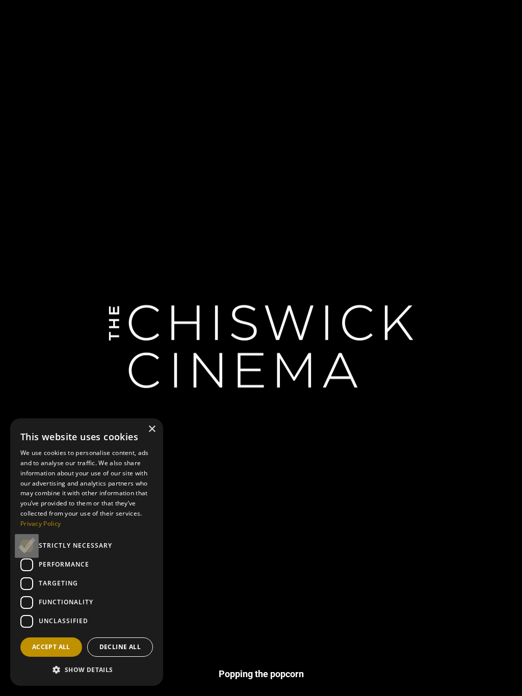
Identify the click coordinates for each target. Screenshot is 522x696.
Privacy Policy (40, 523)
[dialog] (86, 552)
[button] (86, 669)
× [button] (151, 429)
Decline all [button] (120, 647)
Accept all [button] (51, 647)
